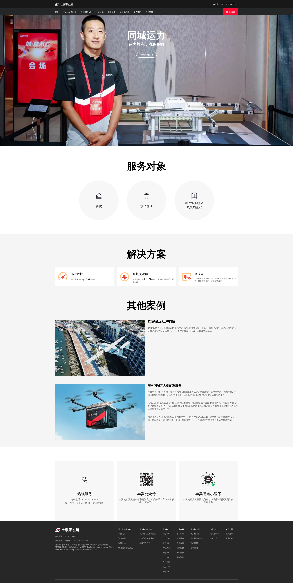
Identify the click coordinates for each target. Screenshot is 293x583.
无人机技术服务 (87, 12)
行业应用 (111, 12)
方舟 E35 (166, 566)
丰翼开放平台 (144, 543)
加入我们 (137, 12)
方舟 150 (166, 538)
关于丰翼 (149, 12)
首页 (57, 12)
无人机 (100, 12)
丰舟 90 (166, 543)
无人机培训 (124, 12)
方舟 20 (166, 552)
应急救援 (180, 543)
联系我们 (230, 11)
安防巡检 (180, 547)
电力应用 (180, 533)
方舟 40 (166, 557)
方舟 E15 (166, 562)
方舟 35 (166, 571)
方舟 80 (166, 533)
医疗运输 (180, 557)
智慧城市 (180, 538)
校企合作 (180, 552)
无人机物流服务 (69, 12)
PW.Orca (166, 547)
